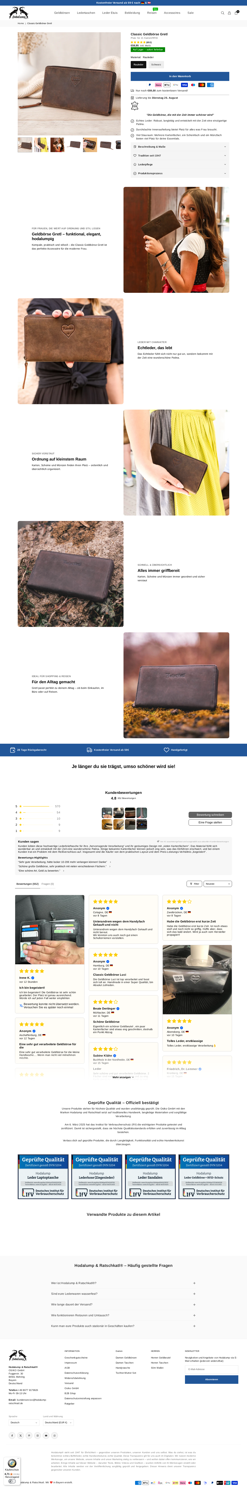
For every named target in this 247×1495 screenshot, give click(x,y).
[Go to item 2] (118, 813)
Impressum (71, 1362)
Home (21, 23)
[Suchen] (222, 12)
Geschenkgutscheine (76, 1357)
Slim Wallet (157, 1367)
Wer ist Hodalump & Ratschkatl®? (74, 1283)
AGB (67, 1367)
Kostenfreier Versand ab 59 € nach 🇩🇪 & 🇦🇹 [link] (123, 2)
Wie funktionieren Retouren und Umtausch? (80, 1315)
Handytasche (123, 1367)
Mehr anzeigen (122, 1077)
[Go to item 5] (107, 824)
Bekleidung (132, 12)
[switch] (12, 1481)
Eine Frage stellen (210, 822)
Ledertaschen (86, 12)
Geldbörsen (62, 12)
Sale (191, 12)
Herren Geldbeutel (161, 1357)
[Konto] (229, 12)
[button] (112, 83)
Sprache (13, 1416)
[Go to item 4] (142, 813)
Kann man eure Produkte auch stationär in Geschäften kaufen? (93, 1326)
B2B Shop (70, 1393)
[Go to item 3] (130, 813)
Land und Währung (53, 1416)
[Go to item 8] (142, 824)
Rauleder (138, 64)
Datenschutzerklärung (76, 1373)
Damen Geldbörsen (126, 1357)
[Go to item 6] (118, 824)
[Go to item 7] (130, 824)
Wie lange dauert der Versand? (71, 1304)
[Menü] (18, 1459)
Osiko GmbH (72, 1388)
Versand (69, 1383)
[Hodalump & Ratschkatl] (19, 12)
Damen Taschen (124, 1362)
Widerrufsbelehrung (75, 1378)
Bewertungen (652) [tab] (27, 883)
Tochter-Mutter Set (126, 1373)
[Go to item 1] (107, 813)
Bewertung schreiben (210, 814)
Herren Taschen (159, 1362)
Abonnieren (211, 1379)
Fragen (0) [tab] (48, 883)
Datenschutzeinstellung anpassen (83, 1398)
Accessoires (172, 12)
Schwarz (156, 64)
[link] (46, 750)
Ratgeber (69, 1403)
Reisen (152, 11)
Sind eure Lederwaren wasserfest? (74, 1293)
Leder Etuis (110, 12)
